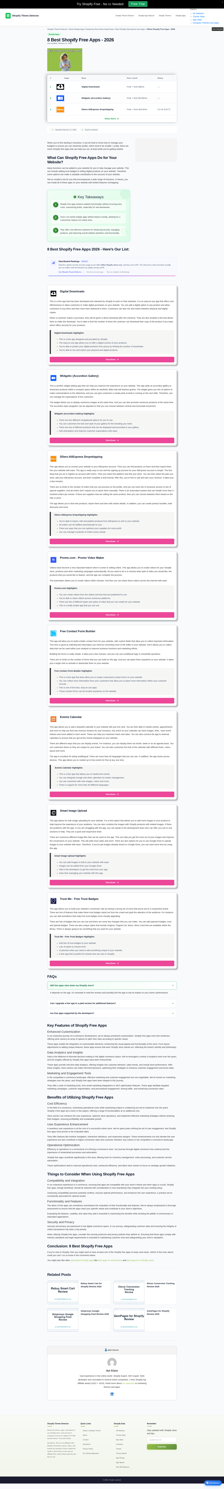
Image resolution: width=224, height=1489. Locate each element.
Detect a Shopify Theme (92, 1430)
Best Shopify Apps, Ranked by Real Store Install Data (91, 29)
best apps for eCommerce (110, 1260)
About (85, 1435)
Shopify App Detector (146, 16)
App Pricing (120, 1458)
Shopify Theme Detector (125, 16)
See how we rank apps (95, 272)
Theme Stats (199, 16)
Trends (118, 1449)
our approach (128, 1383)
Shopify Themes (165, 16)
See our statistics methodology (118, 272)
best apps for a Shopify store (140, 1260)
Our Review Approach (91, 1453)
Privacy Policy (88, 1449)
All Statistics (198, 13)
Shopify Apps (181, 16)
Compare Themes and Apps (206, 23)
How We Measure (122, 1467)
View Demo (111, 359)
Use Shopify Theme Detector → (71, 272)
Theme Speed (121, 1453)
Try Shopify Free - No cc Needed (100, 4)
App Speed (120, 1462)
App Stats (197, 20)
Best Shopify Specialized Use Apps (130, 29)
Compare (119, 1444)
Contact (86, 1440)
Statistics (193, 9)
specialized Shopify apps (82, 1260)
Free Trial (138, 4)
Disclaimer (87, 1444)
